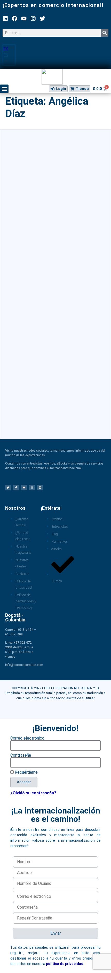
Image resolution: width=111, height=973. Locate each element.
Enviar (55, 933)
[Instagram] (33, 18)
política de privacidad (64, 964)
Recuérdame (26, 772)
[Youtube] (24, 18)
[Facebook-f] (16, 487)
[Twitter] (42, 18)
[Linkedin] (5, 18)
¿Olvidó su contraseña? (33, 792)
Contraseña (20, 755)
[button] (9, 55)
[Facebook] (14, 18)
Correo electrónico (27, 738)
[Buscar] (104, 33)
